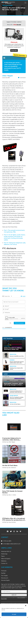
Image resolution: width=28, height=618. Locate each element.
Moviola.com (4, 578)
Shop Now (14, 50)
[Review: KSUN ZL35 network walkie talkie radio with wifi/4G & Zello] (6, 361)
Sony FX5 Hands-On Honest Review (12, 492)
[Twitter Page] (11, 531)
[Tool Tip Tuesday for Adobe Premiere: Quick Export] (6, 396)
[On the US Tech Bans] (6, 403)
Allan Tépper (7, 76)
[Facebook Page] (7, 531)
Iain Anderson (12, 467)
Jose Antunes (12, 522)
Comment (23, 77)
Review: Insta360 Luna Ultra (17, 356)
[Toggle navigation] (25, 2)
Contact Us (4, 563)
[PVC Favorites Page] (23, 338)
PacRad (3, 573)
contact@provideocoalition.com (12, 543)
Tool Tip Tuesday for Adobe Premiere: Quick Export (16, 398)
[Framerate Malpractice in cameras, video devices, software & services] (6, 390)
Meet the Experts (5, 558)
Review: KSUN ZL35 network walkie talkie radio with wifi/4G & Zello (17, 363)
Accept (14, 614)
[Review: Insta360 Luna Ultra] (6, 355)
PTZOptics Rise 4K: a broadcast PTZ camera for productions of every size (13, 520)
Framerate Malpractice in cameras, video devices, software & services (16, 392)
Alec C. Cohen (12, 495)
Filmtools (3, 570)
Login (24, 296)
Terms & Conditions (21, 597)
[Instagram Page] (14, 531)
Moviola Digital (5, 580)
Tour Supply (4, 575)
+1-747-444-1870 (6, 541)
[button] (25, 605)
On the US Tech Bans (15, 404)
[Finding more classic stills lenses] (6, 367)
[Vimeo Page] (20, 531)
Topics (3, 556)
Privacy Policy (4, 598)
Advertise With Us (6, 551)
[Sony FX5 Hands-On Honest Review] (14, 479)
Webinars (3, 561)
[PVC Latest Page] (23, 374)
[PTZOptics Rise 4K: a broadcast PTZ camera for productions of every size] (14, 506)
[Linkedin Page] (17, 531)
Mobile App (4, 554)
